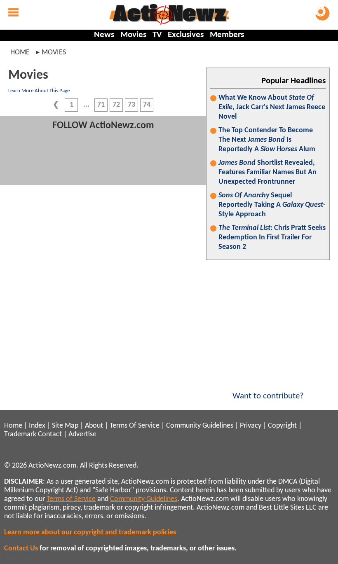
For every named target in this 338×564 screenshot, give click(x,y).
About (94, 425)
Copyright (282, 425)
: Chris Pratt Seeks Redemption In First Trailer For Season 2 (272, 237)
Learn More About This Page (39, 91)
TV (157, 34)
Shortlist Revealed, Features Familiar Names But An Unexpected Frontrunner (267, 172)
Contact (50, 434)
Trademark (20, 434)
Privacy (250, 425)
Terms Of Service (135, 425)
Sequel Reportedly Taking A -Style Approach (272, 205)
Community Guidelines (199, 425)
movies (54, 52)
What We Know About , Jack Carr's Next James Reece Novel (271, 107)
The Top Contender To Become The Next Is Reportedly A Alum (266, 139)
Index (37, 425)
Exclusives (186, 34)
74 (146, 105)
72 (116, 105)
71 (101, 105)
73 (131, 105)
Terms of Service (71, 499)
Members (227, 34)
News (104, 34)
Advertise (82, 434)
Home (20, 52)
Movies (133, 34)
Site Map (65, 425)
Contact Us (21, 548)
